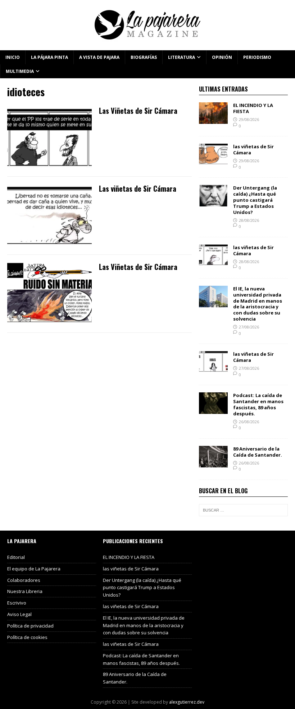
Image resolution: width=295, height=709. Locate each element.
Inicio (12, 57)
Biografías (144, 57)
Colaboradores (23, 580)
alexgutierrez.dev (186, 702)
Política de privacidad (30, 625)
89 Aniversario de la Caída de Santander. (257, 452)
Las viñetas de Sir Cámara (137, 188)
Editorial (16, 557)
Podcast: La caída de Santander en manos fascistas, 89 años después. (258, 404)
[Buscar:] (243, 510)
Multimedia (20, 71)
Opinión (222, 57)
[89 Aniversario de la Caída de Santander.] (213, 463)
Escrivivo (16, 603)
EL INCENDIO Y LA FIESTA (253, 108)
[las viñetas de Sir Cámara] (213, 161)
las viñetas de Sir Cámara (253, 149)
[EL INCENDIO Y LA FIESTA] (213, 119)
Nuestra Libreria (24, 591)
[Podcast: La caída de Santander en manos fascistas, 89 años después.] (213, 409)
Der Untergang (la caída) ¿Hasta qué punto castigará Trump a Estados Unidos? (255, 200)
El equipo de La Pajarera (33, 568)
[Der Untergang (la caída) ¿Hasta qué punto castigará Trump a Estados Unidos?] (213, 202)
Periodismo (257, 57)
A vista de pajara (99, 57)
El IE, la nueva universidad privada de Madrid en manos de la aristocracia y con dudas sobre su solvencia (257, 303)
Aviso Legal (19, 614)
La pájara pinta (49, 57)
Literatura (181, 57)
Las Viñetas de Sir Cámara (138, 110)
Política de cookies (27, 637)
